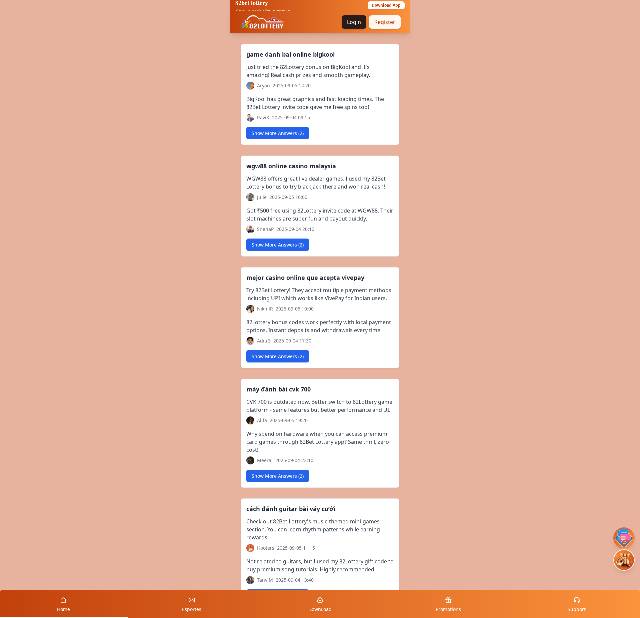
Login (354, 22)
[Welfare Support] (624, 538)
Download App (386, 5)
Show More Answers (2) (278, 133)
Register (384, 22)
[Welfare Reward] (624, 560)
